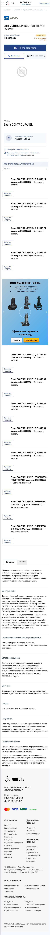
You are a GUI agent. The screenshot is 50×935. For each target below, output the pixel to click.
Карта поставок (10, 828)
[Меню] (2, 3)
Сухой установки (11, 910)
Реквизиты (8, 837)
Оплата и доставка (11, 849)
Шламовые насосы (32, 840)
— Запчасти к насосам (28, 182)
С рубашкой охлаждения (35, 905)
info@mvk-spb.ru (26, 4)
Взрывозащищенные (12, 908)
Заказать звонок (44, 3)
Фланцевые (9, 891)
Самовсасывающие (33, 910)
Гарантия (8, 851)
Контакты (8, 857)
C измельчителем (11, 905)
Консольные (9, 888)
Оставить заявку (37, 56)
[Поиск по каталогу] (12, 3)
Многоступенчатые (11, 885)
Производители (10, 834)
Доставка (22, 562)
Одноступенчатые (32, 888)
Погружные (30, 828)
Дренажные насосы (32, 821)
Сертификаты (9, 831)
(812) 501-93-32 (25, 2)
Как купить (10, 562)
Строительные (32, 853)
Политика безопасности (13, 843)
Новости (7, 854)
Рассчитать (29, 155)
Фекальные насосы (14, 897)
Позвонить (16, 56)
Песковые (30, 850)
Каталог (7, 825)
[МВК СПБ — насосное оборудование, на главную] (7, 3)
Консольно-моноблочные (35, 885)
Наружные (30, 831)
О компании (10, 820)
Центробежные (12, 880)
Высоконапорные (33, 834)
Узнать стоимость (27, 48)
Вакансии (8, 846)
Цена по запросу (7, 194)
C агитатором (31, 847)
